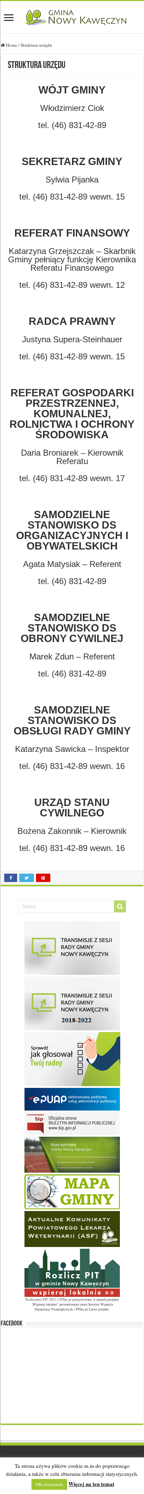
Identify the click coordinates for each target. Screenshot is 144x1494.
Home (11, 45)
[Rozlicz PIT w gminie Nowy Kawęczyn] (72, 1272)
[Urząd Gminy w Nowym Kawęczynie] (72, 16)
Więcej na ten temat (91, 1484)
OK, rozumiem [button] (49, 1484)
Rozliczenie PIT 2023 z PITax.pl (48, 1299)
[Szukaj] (120, 906)
